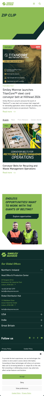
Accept (22, 376)
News (13, 120)
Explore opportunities (22, 216)
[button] (40, 354)
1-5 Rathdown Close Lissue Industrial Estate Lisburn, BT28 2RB (9, 302)
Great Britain (8, 325)
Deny (22, 382)
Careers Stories (36, 120)
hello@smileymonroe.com (10, 291)
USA (3, 314)
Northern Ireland (10, 269)
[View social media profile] (29, 338)
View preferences (22, 388)
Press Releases (23, 120)
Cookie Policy (16, 393)
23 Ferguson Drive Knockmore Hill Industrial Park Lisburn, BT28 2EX (11, 282)
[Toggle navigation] (34, 3)
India (3, 319)
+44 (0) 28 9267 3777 (8, 289)
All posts (6, 120)
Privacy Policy (26, 393)
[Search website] (40, 3)
